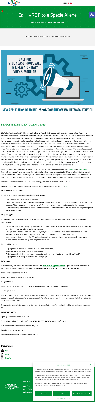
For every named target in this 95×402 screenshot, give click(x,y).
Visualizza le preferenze (81, 393)
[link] (92, 15)
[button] (90, 365)
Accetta (44, 393)
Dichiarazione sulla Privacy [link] (63, 398)
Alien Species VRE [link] (85, 169)
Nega (62, 393)
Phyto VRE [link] (71, 169)
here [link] (66, 186)
